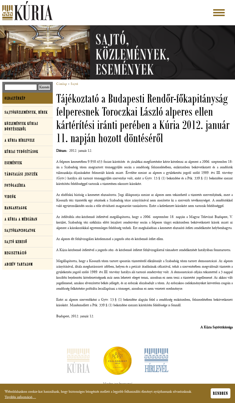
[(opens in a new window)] (117, 361)
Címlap (61, 84)
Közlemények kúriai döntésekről (21, 126)
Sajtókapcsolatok (20, 230)
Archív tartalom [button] (19, 264)
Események (13, 162)
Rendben (220, 393)
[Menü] (219, 12)
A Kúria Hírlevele (20, 140)
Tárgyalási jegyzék (21, 174)
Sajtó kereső (16, 241)
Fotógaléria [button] (15, 185)
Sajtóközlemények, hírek (26, 112)
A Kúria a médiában (21, 219)
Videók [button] (10, 196)
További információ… (20, 397)
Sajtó (74, 84)
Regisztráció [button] (16, 252)
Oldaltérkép (15, 98)
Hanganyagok (16, 207)
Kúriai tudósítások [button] (21, 151)
